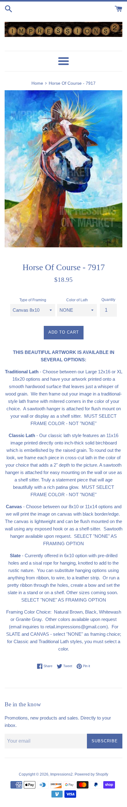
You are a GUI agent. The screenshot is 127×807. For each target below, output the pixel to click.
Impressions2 (61, 774)
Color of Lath (77, 300)
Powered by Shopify (91, 774)
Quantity (108, 300)
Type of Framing (32, 300)
